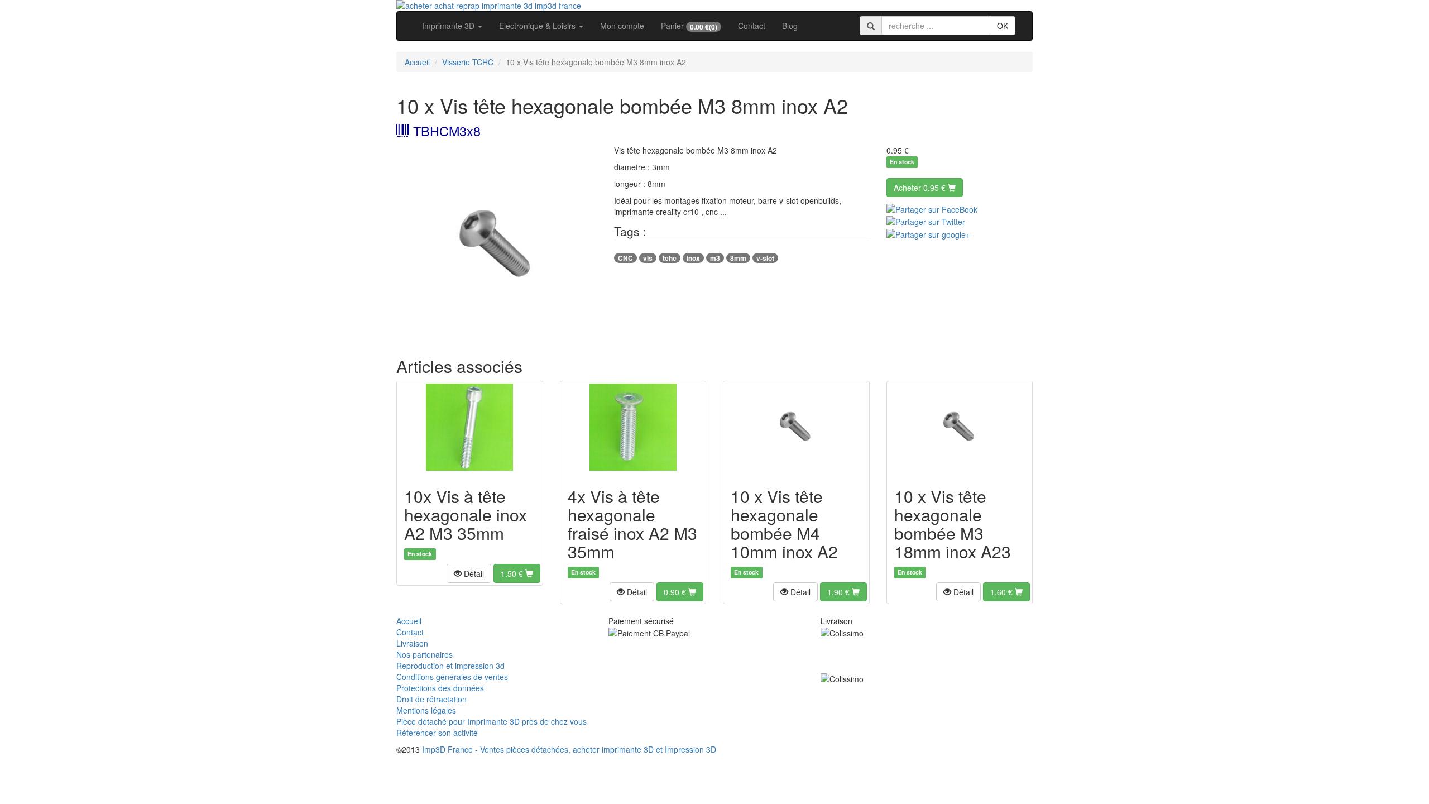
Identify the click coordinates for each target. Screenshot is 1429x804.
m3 (715, 258)
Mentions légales (426, 710)
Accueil (417, 62)
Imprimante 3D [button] (449, 25)
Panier (689, 26)
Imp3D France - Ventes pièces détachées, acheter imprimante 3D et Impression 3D (569, 749)
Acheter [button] (920, 187)
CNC (625, 258)
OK (1002, 25)
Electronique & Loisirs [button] (538, 25)
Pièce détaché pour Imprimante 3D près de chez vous (491, 721)
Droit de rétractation (431, 699)
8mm (738, 258)
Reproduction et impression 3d (450, 665)
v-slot (765, 258)
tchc (670, 258)
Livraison (412, 643)
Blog (790, 25)
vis (648, 258)
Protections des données (440, 687)
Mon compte (622, 25)
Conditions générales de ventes (452, 676)
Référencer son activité (437, 732)
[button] (469, 573)
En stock (902, 162)
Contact (751, 25)
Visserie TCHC (467, 62)
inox (693, 258)
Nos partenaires (424, 654)
